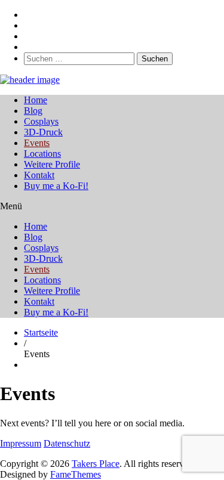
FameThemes (75, 474)
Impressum (20, 443)
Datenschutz (67, 443)
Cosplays (41, 121)
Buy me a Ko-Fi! (56, 186)
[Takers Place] (30, 80)
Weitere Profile (52, 164)
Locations (42, 153)
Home (35, 100)
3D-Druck (43, 132)
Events (37, 143)
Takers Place (95, 464)
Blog (33, 111)
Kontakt (39, 175)
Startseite (41, 332)
